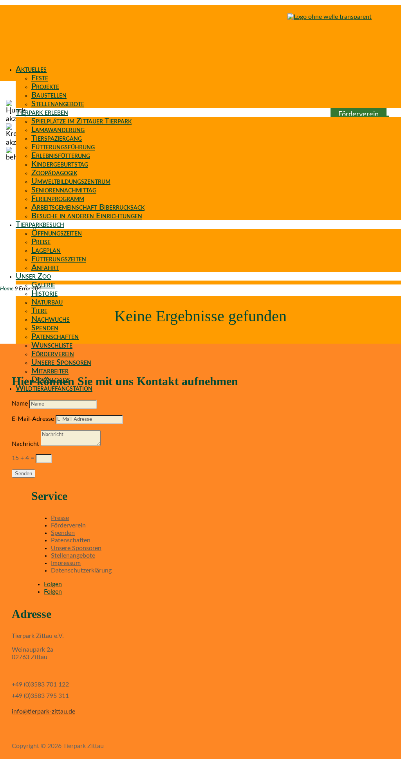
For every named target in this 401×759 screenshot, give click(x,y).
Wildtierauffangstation (54, 388)
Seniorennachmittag (63, 190)
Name (20, 403)
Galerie (43, 285)
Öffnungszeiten (56, 233)
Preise (41, 242)
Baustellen (49, 95)
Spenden (44, 328)
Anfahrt (45, 268)
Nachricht (25, 444)
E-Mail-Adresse (33, 419)
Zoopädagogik (54, 173)
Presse (60, 518)
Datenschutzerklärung (81, 570)
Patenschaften (55, 337)
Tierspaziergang (56, 138)
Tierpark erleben (42, 112)
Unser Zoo (33, 276)
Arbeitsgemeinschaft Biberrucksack (88, 207)
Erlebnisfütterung (60, 155)
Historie (44, 293)
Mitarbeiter (50, 371)
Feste (39, 78)
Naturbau (47, 302)
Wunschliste (51, 345)
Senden (23, 473)
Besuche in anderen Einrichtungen (86, 216)
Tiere (39, 311)
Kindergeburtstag (59, 164)
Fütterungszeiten (58, 259)
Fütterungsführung (63, 147)
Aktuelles (31, 69)
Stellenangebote (57, 104)
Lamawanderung (58, 130)
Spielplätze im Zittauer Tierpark (81, 121)
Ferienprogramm (57, 199)
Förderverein (52, 354)
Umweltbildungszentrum (70, 181)
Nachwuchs (50, 319)
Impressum (66, 563)
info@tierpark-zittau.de (43, 711)
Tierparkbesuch (40, 224)
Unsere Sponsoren (61, 362)
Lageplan (46, 250)
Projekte (45, 87)
